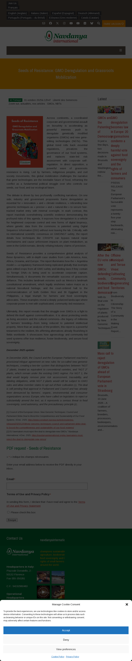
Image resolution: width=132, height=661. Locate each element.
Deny (66, 639)
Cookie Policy (57, 656)
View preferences (66, 649)
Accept (66, 630)
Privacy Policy (72, 656)
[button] (127, 604)
